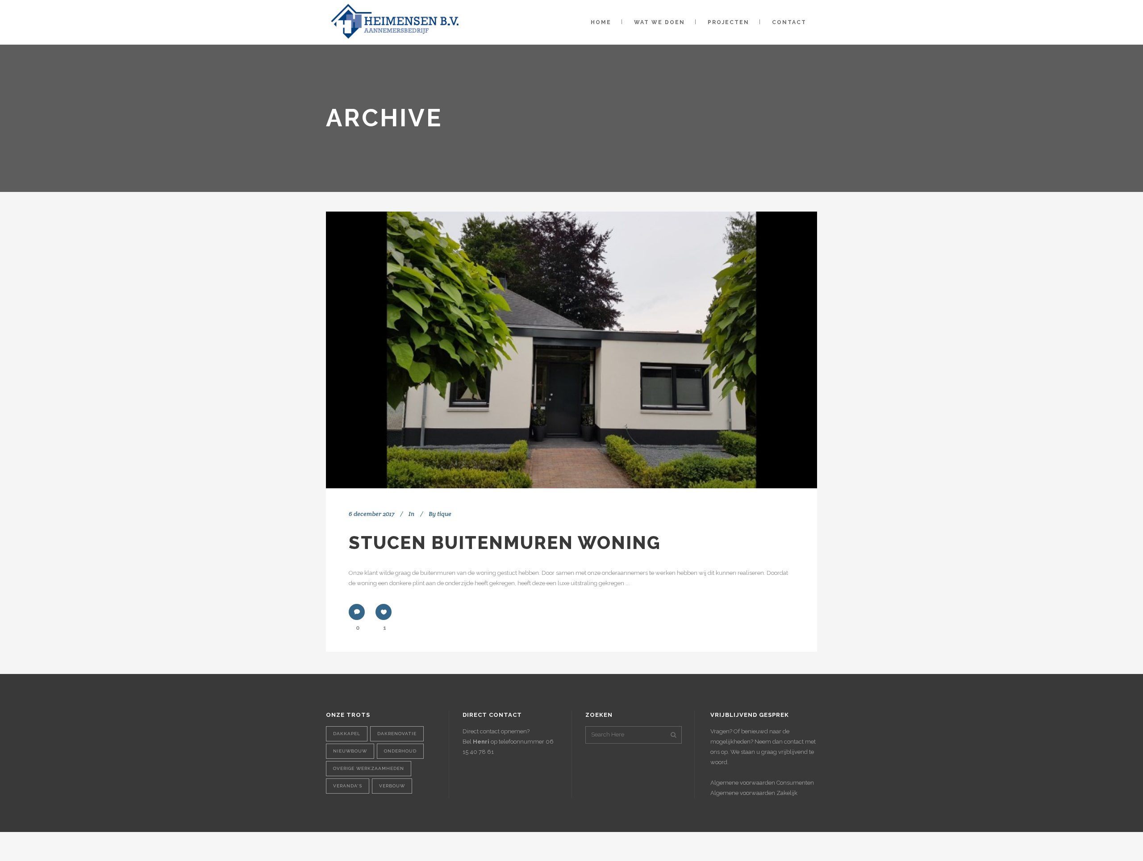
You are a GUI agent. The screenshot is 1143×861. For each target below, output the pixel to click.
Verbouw (392, 785)
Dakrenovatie (397, 733)
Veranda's (347, 785)
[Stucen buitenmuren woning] (571, 350)
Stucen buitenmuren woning (505, 542)
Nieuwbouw (350, 751)
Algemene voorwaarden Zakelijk (753, 793)
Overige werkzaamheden (368, 768)
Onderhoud (400, 751)
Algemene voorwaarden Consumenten (762, 782)
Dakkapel (346, 733)
